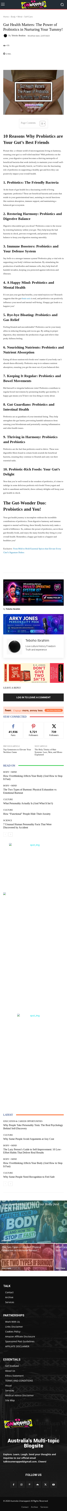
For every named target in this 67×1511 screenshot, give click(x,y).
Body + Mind (16, 16)
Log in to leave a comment (33, 697)
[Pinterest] (29, 1484)
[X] (45, 1484)
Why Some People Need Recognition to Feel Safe (29, 1176)
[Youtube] (53, 1484)
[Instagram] (21, 1484)
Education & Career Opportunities (22, 1121)
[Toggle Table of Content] (41, 123)
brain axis (26, 298)
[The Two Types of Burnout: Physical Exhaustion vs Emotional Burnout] (27, 1257)
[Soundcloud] (37, 1484)
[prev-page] (5, 834)
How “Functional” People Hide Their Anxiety (27, 813)
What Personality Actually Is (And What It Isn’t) (28, 803)
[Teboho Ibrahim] (5, 35)
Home (6, 16)
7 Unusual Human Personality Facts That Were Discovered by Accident (27, 826)
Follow (33, 724)
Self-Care (28, 16)
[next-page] (10, 834)
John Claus (6, 1240)
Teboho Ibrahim (19, 35)
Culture (8, 799)
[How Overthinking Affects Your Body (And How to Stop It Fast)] (33, 1222)
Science (7, 820)
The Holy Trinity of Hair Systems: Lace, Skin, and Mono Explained (48, 752)
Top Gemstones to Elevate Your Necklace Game (17, 750)
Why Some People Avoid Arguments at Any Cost (28, 1139)
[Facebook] (13, 1484)
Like (13, 724)
